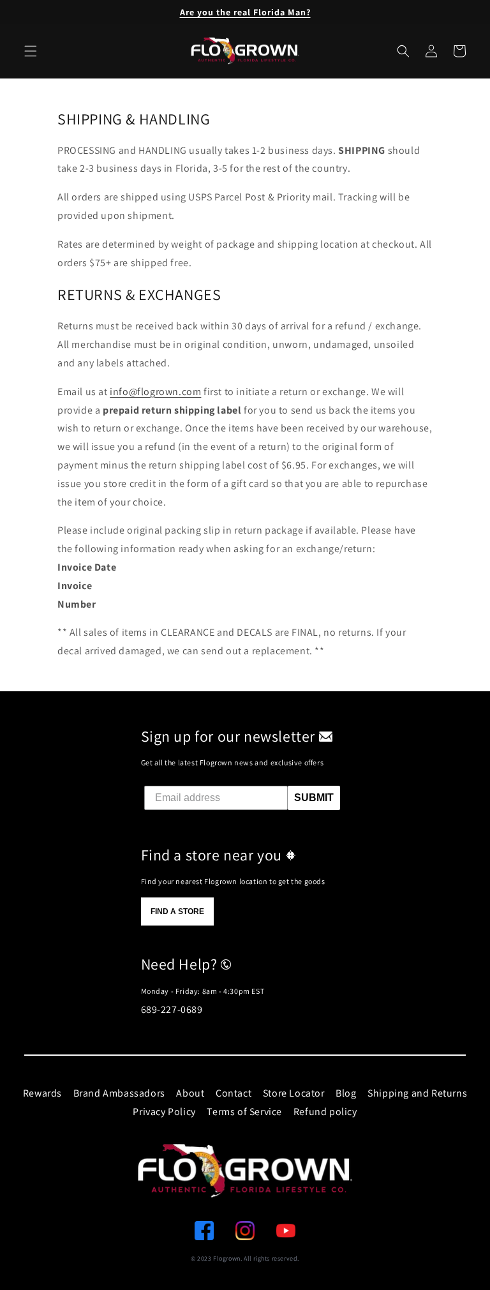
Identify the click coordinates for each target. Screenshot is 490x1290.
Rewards (42, 1093)
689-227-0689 (172, 1009)
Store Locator (294, 1093)
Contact (233, 1093)
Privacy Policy (164, 1111)
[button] (403, 51)
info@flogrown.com (155, 391)
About (190, 1093)
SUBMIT (314, 797)
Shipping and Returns (417, 1093)
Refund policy (325, 1111)
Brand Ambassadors (119, 1093)
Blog (346, 1093)
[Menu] (31, 51)
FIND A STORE (177, 911)
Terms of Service (244, 1111)
